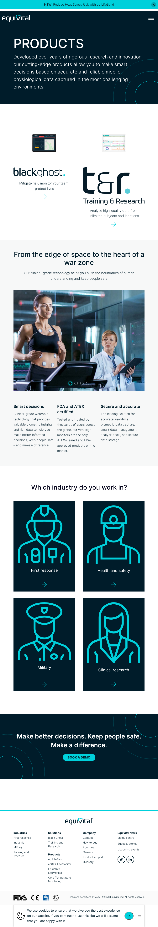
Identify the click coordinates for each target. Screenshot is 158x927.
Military (18, 847)
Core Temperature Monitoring (59, 879)
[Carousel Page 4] (87, 383)
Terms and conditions (79, 896)
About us (88, 847)
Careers (88, 852)
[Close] (153, 4)
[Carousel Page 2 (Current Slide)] (76, 383)
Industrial (19, 842)
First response (22, 837)
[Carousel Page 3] (82, 383)
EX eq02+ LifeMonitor (55, 870)
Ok (129, 915)
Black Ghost (55, 837)
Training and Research (56, 844)
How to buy (90, 842)
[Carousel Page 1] (70, 383)
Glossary (88, 862)
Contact (88, 837)
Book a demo (79, 757)
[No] (139, 915)
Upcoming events (128, 849)
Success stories (127, 843)
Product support (93, 857)
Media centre (126, 837)
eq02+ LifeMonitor (59, 864)
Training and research (21, 854)
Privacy (96, 896)
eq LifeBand (55, 859)
